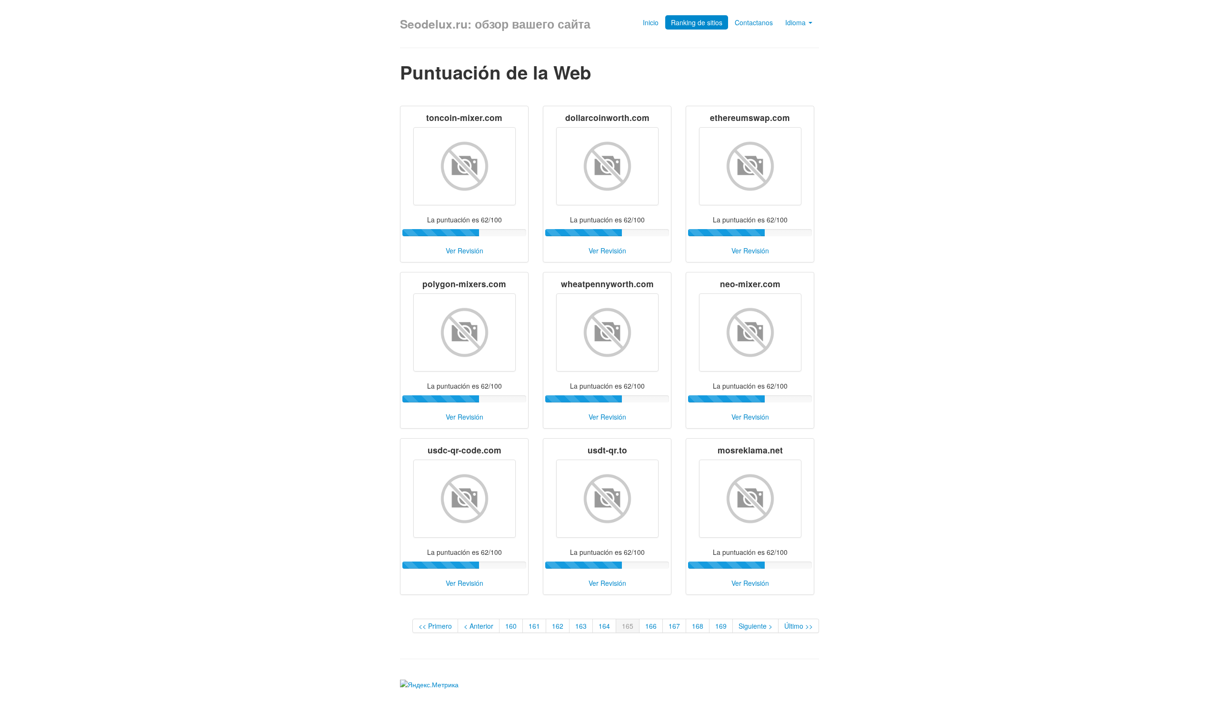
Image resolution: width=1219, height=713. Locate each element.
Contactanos (754, 22)
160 (511, 626)
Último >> (798, 626)
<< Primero (435, 626)
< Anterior (478, 626)
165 (627, 626)
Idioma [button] (796, 22)
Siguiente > (755, 626)
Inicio (651, 22)
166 (651, 626)
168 (697, 626)
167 (674, 626)
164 (604, 626)
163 (581, 626)
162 (557, 626)
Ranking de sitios (696, 22)
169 (721, 626)
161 (534, 626)
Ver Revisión (464, 250)
